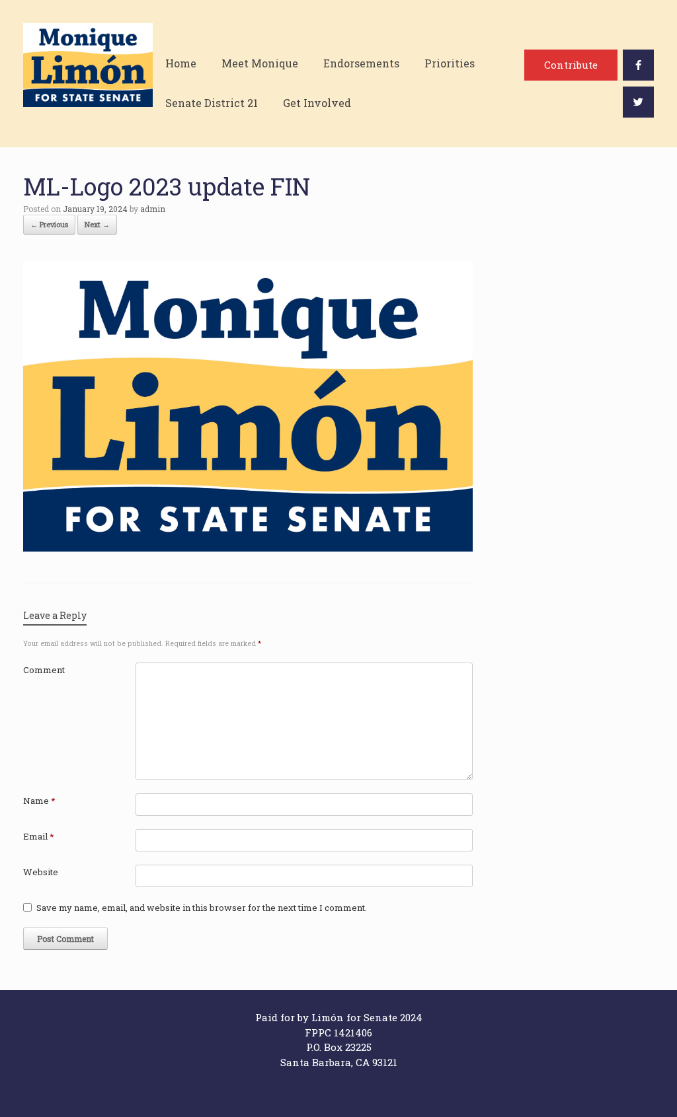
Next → (97, 224)
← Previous (49, 224)
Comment (44, 670)
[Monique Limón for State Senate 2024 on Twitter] (638, 102)
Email (38, 836)
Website (40, 872)
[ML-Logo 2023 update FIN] (248, 547)
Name (39, 801)
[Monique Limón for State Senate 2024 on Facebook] (638, 65)
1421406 (353, 1032)
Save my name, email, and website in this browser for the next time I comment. (201, 908)
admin (152, 208)
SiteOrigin (329, 1092)
